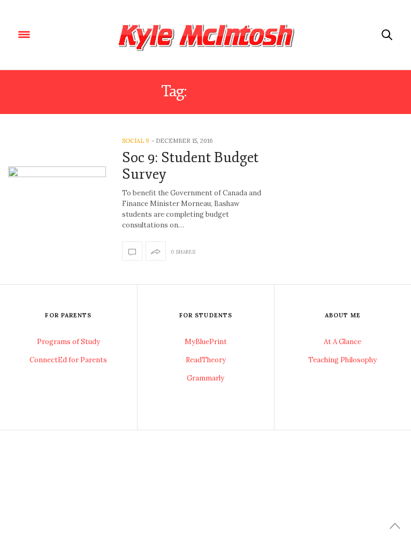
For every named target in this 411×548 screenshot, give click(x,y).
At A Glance (342, 341)
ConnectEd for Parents (68, 359)
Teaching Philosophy (342, 359)
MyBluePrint (206, 341)
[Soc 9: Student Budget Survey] (57, 199)
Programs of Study (68, 341)
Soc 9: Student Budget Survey (190, 166)
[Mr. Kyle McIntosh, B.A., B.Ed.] (205, 35)
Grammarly (205, 378)
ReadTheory (206, 359)
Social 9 (135, 140)
